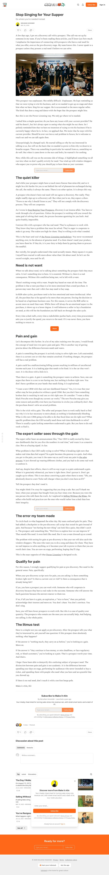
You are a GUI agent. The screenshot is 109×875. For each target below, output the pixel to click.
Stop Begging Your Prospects (41, 210)
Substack (44, 870)
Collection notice (71, 860)
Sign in (102, 5)
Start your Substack (49, 865)
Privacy (55, 860)
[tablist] (25, 748)
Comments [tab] (21, 748)
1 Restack (32, 725)
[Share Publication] (83, 5)
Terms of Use (65, 816)
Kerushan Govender (27, 23)
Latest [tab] (24, 774)
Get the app (65, 865)
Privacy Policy (70, 818)
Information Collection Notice (53, 818)
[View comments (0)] (25, 30)
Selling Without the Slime (75, 496)
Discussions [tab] (32, 774)
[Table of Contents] (2, 437)
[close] (75, 781)
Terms (62, 860)
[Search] (78, 5)
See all (20, 828)
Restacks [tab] (30, 748)
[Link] (12, 177)
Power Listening (53, 554)
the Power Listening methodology (56, 236)
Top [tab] (18, 774)
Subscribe (91, 5)
